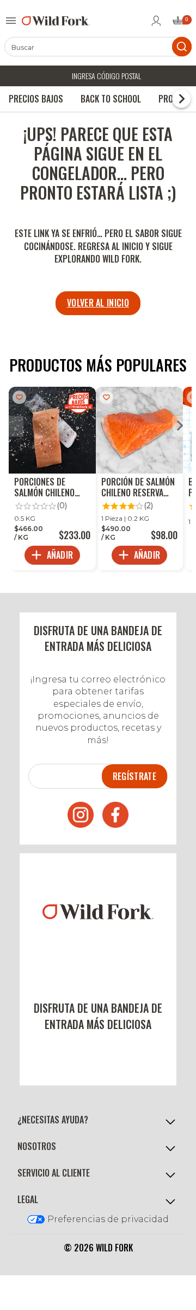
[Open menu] (10, 20)
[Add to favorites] (19, 397)
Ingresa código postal (106, 75)
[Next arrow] (180, 426)
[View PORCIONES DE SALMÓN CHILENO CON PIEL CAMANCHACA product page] (52, 478)
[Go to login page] (156, 20)
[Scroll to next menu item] (181, 99)
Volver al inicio (98, 302)
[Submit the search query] (182, 46)
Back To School (111, 98)
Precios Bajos (36, 98)
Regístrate (134, 776)
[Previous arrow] (16, 426)
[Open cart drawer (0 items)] (181, 24)
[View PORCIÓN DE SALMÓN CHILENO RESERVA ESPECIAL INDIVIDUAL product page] (139, 478)
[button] (98, 1120)
